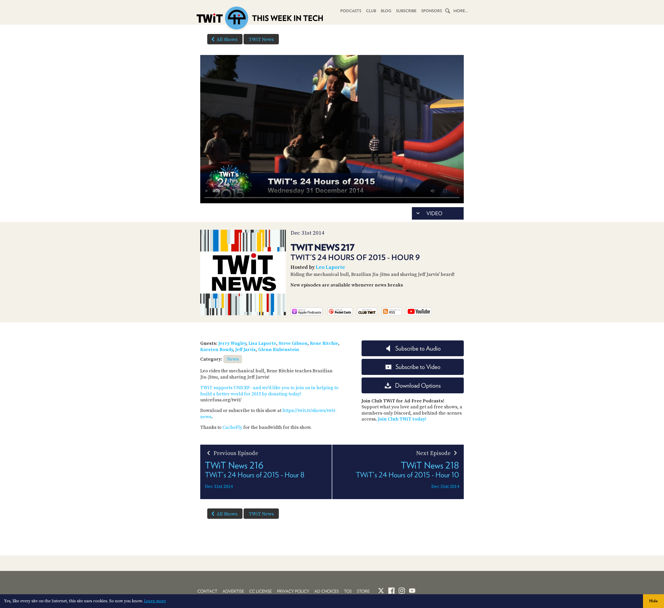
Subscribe (406, 11)
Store (363, 591)
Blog (386, 11)
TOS (348, 591)
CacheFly (232, 427)
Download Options (418, 385)
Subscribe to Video (418, 367)
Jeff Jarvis (245, 350)
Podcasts (350, 11)
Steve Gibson (293, 343)
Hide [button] (653, 600)
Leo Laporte (330, 267)
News (233, 359)
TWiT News (261, 40)
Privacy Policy (293, 591)
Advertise (233, 591)
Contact (207, 591)
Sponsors (431, 11)
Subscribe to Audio (418, 348)
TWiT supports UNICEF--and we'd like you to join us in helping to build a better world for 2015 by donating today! (269, 391)
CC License (260, 591)
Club (371, 11)
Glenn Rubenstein (278, 350)
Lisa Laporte (262, 343)
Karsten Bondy (216, 350)
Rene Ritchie (324, 343)
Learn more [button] (155, 601)
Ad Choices (326, 591)
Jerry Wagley (232, 343)
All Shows (227, 40)
